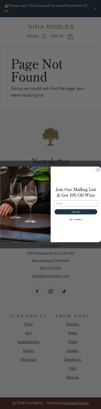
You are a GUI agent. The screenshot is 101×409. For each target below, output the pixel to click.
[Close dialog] (98, 170)
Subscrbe (76, 211)
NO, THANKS (75, 220)
